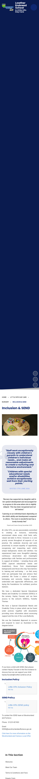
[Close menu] (34, 7)
